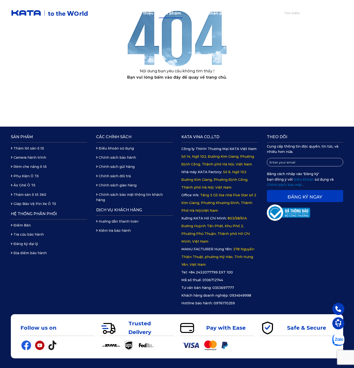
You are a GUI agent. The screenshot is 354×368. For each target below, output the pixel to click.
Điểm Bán (22, 225)
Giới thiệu (144, 13)
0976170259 (224, 303)
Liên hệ (264, 13)
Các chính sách (113, 137)
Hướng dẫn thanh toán (118, 221)
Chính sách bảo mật (285, 185)
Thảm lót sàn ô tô (28, 148)
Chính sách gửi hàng (116, 166)
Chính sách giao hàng (117, 185)
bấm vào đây (167, 77)
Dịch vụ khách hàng (119, 210)
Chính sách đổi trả (114, 176)
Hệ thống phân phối (208, 13)
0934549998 (240, 295)
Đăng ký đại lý (25, 244)
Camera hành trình (29, 157)
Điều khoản (304, 179)
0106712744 (213, 280)
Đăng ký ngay (305, 197)
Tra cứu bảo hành (28, 234)
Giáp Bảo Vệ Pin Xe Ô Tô (34, 204)
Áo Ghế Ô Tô (24, 185)
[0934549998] (338, 309)
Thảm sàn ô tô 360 (29, 194)
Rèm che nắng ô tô (30, 166)
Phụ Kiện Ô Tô (26, 176)
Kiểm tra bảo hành (114, 230)
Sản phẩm (170, 13)
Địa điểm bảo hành (30, 253)
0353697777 (223, 288)
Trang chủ (116, 13)
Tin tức (242, 13)
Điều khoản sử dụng (116, 148)
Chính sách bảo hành (117, 157)
